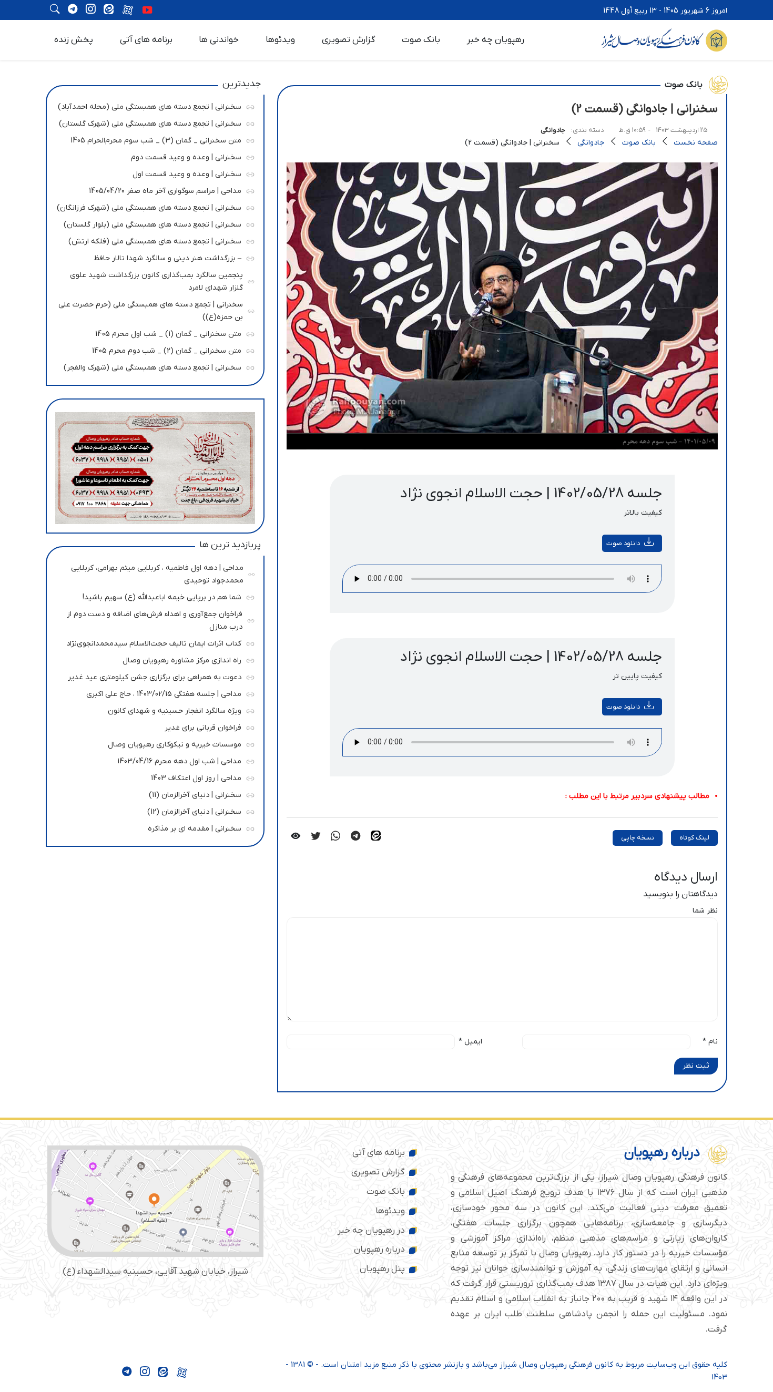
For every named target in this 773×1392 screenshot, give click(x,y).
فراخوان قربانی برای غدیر (152, 726)
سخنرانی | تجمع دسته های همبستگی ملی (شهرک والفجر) (152, 366)
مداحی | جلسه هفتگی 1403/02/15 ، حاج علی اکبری (152, 692)
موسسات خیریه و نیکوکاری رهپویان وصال (152, 743)
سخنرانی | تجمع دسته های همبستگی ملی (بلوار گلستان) (152, 223)
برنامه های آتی (146, 40)
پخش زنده (73, 40)
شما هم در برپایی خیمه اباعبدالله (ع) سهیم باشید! (152, 595)
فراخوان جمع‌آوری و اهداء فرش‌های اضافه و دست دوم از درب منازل (153, 619)
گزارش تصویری (348, 40)
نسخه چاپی (637, 837)
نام (710, 1042)
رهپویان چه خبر (495, 40)
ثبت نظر (696, 1066)
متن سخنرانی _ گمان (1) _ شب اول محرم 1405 (152, 332)
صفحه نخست (696, 143)
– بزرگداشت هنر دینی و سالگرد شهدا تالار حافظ (152, 256)
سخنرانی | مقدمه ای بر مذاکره (152, 827)
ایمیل (470, 1042)
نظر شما (705, 911)
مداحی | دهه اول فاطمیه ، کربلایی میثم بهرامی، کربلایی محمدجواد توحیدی (153, 573)
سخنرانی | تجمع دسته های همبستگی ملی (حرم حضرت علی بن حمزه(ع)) (150, 309)
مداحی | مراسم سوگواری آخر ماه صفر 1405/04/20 (152, 189)
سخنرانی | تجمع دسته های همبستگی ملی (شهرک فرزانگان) (149, 206)
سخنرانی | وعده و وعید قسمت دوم (152, 155)
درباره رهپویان (379, 1249)
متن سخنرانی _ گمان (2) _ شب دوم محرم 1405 (152, 349)
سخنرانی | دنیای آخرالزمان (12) (152, 810)
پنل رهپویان (382, 1269)
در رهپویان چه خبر (371, 1230)
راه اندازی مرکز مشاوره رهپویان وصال (152, 659)
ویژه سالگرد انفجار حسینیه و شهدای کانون (152, 709)
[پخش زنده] (147, 11)
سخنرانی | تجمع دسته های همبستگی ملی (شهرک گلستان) (150, 122)
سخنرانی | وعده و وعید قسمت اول (152, 172)
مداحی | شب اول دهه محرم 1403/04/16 (152, 759)
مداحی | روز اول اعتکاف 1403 (152, 776)
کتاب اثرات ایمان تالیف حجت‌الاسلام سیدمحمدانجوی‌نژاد (152, 642)
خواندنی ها (219, 40)
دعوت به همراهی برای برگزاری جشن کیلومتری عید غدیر (152, 675)
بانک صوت (421, 40)
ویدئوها (280, 40)
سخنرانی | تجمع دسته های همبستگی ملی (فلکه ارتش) (152, 240)
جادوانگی (553, 130)
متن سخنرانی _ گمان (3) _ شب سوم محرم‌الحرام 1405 (152, 139)
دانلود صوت (623, 543)
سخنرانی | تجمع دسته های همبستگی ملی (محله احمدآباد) (149, 105)
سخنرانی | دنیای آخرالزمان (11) (152, 793)
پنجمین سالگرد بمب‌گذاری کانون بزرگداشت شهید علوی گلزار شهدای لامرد (153, 280)
